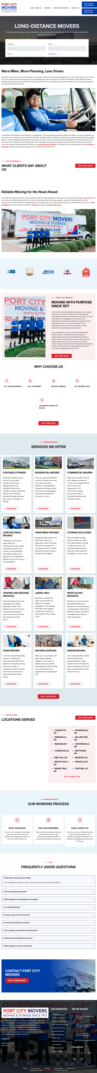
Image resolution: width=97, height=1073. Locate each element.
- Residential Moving (58, 1018)
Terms (26, 1068)
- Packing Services (57, 1034)
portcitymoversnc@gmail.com (84, 1040)
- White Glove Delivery (58, 1041)
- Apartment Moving (58, 1028)
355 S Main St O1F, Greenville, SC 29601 (83, 1033)
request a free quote (53, 205)
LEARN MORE (11, 509)
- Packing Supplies (57, 1048)
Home (32, 8)
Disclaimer (70, 1068)
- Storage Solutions (57, 1031)
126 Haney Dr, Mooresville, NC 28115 (85, 1016)
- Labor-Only (55, 1038)
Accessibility (59, 1068)
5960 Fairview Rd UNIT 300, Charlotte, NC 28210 (85, 1025)
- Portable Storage (57, 1015)
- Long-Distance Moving (59, 1025)
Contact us (75, 8)
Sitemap (48, 1068)
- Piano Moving (56, 1044)
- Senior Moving (56, 1051)
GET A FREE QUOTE (48, 696)
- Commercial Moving (58, 1021)
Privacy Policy (37, 1068)
